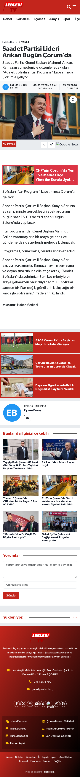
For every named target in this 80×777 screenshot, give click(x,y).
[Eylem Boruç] (12, 412)
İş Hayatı (43, 757)
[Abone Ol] (67, 144)
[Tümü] (75, 617)
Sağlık (57, 761)
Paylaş (11, 143)
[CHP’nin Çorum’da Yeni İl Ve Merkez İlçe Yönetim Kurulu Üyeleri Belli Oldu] (59, 485)
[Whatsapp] (57, 704)
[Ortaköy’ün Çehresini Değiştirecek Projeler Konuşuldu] (59, 521)
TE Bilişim (49, 771)
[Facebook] (17, 704)
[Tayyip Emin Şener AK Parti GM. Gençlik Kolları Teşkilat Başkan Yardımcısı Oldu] (21, 449)
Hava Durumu (19, 721)
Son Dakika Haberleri (58, 736)
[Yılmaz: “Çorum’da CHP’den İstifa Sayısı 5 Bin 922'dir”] (21, 485)
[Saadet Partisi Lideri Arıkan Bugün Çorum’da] (40, 116)
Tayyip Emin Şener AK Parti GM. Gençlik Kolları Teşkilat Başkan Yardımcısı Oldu (20, 465)
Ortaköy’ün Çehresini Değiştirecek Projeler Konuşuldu (56, 537)
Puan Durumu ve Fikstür (60, 728)
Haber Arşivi (17, 743)
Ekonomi (36, 761)
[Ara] (69, 7)
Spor (67, 19)
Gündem (22, 19)
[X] (23, 704)
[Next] (50, 704)
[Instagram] (30, 704)
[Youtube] (37, 704)
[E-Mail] (27, 418)
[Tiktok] (43, 704)
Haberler (8, 42)
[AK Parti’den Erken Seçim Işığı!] (59, 449)
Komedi (23, 761)
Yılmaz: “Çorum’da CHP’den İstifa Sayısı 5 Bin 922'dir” (20, 501)
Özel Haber (66, 757)
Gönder (11, 595)
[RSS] (63, 704)
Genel (7, 19)
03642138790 (42, 681)
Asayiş (54, 19)
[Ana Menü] (74, 7)
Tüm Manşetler (19, 736)
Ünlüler (19, 757)
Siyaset (39, 19)
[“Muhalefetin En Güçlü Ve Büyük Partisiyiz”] (21, 521)
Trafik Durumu (18, 728)
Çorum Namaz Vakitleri (60, 721)
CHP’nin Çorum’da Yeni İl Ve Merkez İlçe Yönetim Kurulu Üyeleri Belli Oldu (57, 501)
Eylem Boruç (32, 410)
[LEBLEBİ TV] (13, 7)
